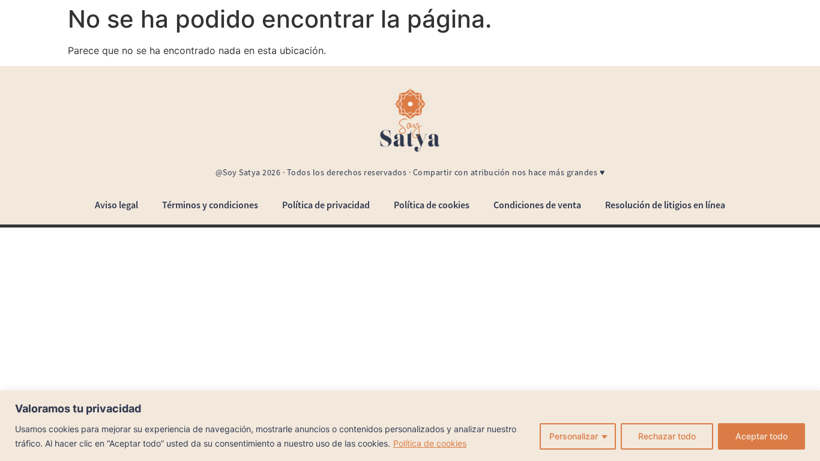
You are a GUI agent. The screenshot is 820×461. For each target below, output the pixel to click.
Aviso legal (116, 205)
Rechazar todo (667, 436)
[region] (410, 426)
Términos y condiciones (210, 205)
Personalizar (573, 436)
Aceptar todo (761, 436)
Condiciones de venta (537, 205)
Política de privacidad (326, 205)
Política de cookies (429, 443)
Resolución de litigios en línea (665, 205)
